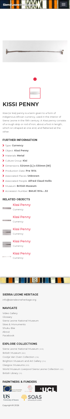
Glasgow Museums (16, 365)
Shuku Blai (9, 328)
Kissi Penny (22, 205)
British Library (12, 373)
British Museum (14, 353)
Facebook (8, 335)
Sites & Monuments (14, 324)
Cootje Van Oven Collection (21, 357)
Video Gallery (10, 313)
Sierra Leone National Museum (21, 320)
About (6, 331)
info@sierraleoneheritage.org (19, 299)
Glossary (7, 317)
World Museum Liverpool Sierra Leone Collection (33, 369)
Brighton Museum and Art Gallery (24, 361)
